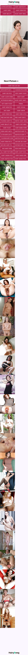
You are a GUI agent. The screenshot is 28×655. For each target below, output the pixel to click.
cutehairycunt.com (7, 134)
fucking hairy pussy (7, 121)
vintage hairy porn (21, 145)
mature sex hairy (21, 141)
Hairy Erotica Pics (7, 159)
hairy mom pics (7, 107)
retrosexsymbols (7, 100)
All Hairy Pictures (7, 152)
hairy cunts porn (7, 97)
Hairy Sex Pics (7, 93)
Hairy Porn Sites (21, 114)
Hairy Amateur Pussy (21, 7)
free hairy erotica (21, 117)
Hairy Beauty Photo (7, 124)
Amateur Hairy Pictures (21, 131)
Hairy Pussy (7, 128)
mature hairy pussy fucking (7, 145)
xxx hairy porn (7, 148)
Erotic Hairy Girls (21, 121)
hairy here (7, 10)
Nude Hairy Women (21, 14)
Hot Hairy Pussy (7, 103)
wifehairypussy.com (7, 90)
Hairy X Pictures (21, 124)
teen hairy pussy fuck (21, 148)
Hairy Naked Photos (21, 159)
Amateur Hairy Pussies (21, 134)
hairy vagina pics (7, 155)
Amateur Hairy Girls (21, 138)
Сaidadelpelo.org (21, 90)
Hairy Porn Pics (21, 10)
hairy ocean (21, 107)
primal (21, 103)
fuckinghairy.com (7, 138)
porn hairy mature (7, 131)
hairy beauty (7, 14)
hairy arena (21, 110)
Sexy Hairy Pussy (21, 93)
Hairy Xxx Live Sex (14, 86)
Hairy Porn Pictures (7, 141)
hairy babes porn (21, 128)
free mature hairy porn (7, 117)
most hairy (21, 97)
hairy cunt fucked (21, 152)
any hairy (7, 110)
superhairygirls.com (7, 7)
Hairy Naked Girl (21, 155)
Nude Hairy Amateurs (21, 100)
